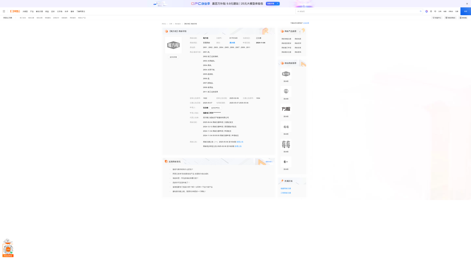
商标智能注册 (286, 39)
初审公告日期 (221, 98)
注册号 (219, 38)
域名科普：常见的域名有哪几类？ (185, 178)
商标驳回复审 (286, 43)
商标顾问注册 (286, 52)
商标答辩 (298, 43)
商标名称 (193, 38)
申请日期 (246, 42)
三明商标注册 (286, 193)
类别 (218, 42)
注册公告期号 (248, 98)
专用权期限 (220, 102)
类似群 (192, 47)
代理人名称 (194, 117)
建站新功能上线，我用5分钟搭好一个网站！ (189, 191)
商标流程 (193, 122)
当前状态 (246, 38)
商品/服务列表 (195, 52)
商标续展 (298, 39)
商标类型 (193, 42)
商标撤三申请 (286, 47)
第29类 (232, 42)
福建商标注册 (286, 188)
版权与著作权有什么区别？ (183, 169)
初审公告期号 (195, 98)
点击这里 (306, 23)
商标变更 (298, 47)
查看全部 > (269, 161)
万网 (170, 24)
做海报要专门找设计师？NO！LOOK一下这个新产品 (193, 187)
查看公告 (239, 141)
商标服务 (178, 24)
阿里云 (164, 24)
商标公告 (193, 141)
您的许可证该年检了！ (181, 182)
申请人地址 (194, 113)
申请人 (192, 107)
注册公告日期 (195, 102)
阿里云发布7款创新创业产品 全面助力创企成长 (191, 173)
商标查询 (298, 52)
